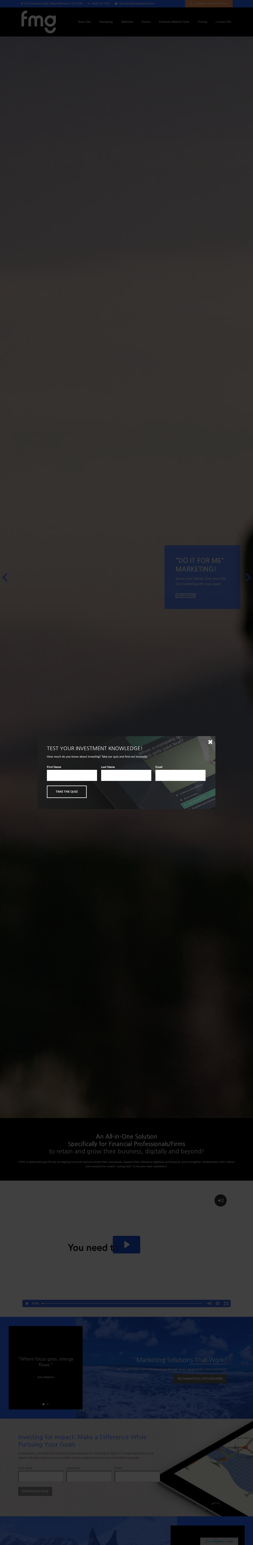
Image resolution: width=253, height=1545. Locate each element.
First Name (54, 767)
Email (158, 767)
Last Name (108, 767)
